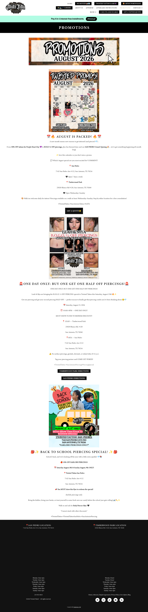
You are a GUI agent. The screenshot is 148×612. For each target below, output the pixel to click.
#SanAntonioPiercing (74, 364)
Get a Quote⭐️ (74, 211)
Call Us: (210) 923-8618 (109, 12)
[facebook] (97, 600)
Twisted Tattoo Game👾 (106, 4)
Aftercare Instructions (106, 8)
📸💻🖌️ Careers (64, 8)
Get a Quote (123, 595)
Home (69, 4)
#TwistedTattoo (59, 364)
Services (137, 8)
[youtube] (116, 600)
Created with (74, 607)
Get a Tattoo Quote (132, 12)
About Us (79, 8)
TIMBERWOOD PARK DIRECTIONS (74, 371)
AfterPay (89, 8)
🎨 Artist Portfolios (132, 4)
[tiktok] (110, 600)
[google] (122, 600)
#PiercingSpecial (88, 364)
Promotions (125, 8)
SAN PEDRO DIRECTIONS (74, 378)
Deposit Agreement (104, 595)
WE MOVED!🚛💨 (83, 4)
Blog (129, 595)
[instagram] (103, 600)
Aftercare (95, 595)
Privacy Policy (115, 595)
